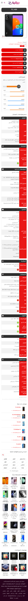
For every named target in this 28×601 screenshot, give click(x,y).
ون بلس (14, 468)
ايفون (14, 459)
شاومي (22, 465)
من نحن (5, 595)
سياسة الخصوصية (12, 595)
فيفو (14, 465)
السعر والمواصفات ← (16, 410)
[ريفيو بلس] (14, 3)
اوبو (23, 462)
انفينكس (5, 465)
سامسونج (22, 459)
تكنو (24, 595)
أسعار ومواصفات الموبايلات (16, 44)
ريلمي (14, 462)
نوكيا (22, 468)
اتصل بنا (16, 598)
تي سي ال (19, 595)
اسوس (4, 593)
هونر (5, 462)
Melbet (11, 598)
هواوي (5, 459)
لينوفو (5, 468)
